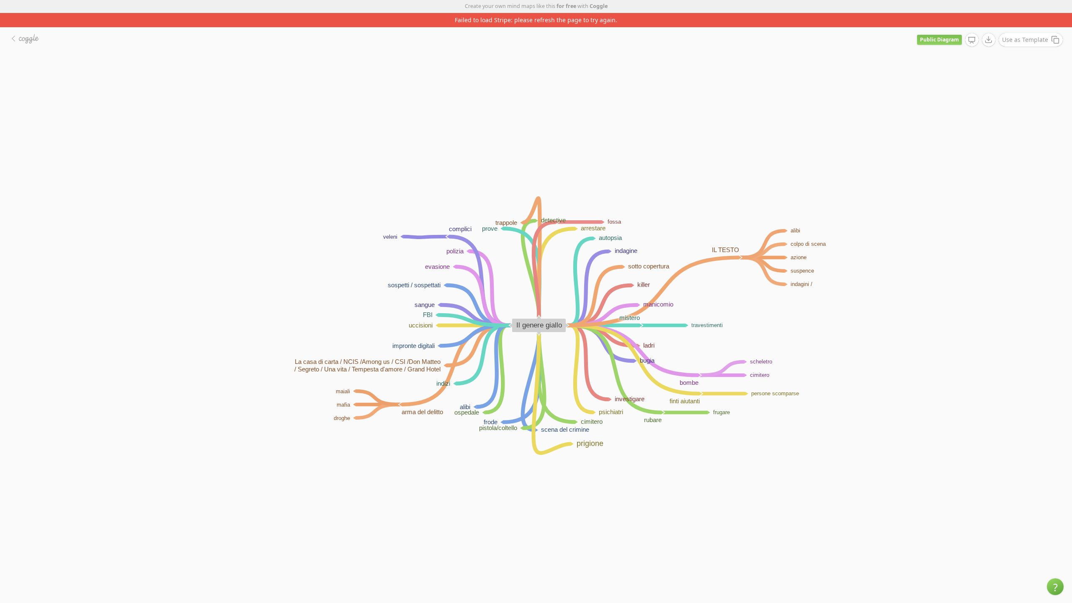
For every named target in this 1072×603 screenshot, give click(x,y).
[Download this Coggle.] (988, 39)
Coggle (599, 6)
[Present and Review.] (972, 40)
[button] (1055, 586)
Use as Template (1025, 40)
